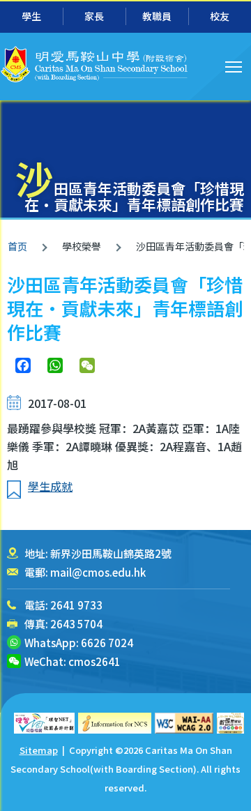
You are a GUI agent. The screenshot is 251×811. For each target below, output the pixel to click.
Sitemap (39, 750)
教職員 (157, 16)
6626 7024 (107, 642)
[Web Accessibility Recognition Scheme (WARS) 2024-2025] (230, 723)
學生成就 (50, 486)
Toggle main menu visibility (234, 66)
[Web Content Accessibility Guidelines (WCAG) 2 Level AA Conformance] (184, 723)
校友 (219, 16)
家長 (94, 16)
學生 (31, 16)
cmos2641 (94, 661)
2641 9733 (76, 605)
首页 (17, 246)
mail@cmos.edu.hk (98, 572)
